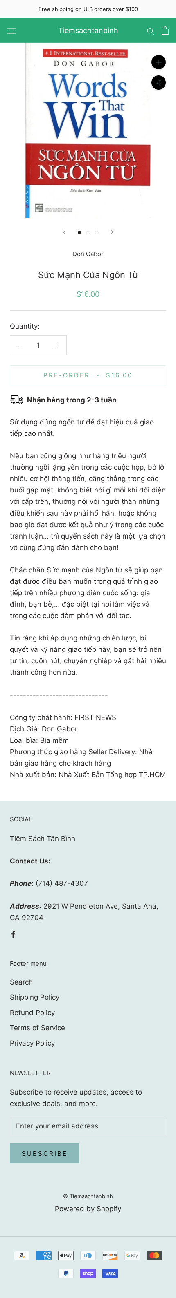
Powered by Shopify (88, 1209)
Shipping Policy (34, 997)
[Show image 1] (79, 232)
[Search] (150, 30)
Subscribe (45, 1153)
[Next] (112, 232)
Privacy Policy (32, 1043)
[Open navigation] (11, 30)
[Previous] (64, 232)
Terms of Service (37, 1028)
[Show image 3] (97, 232)
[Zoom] (158, 62)
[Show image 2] (88, 232)
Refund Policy (32, 1013)
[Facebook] (13, 933)
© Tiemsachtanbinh (88, 1196)
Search (21, 982)
